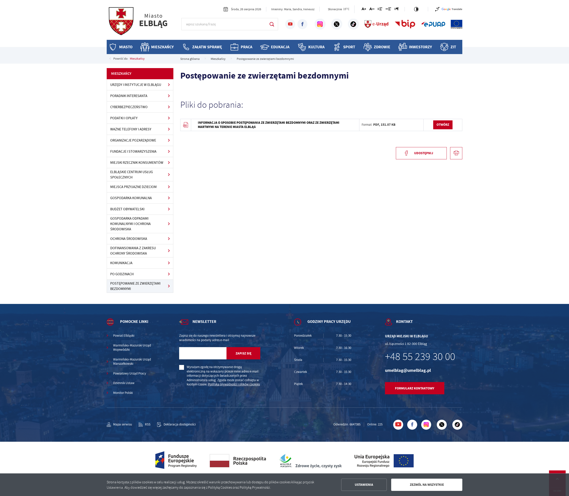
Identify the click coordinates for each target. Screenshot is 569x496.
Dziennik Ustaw (123, 383)
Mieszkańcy (162, 47)
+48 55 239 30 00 (420, 356)
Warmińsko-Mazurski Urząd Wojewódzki (132, 347)
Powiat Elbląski (123, 336)
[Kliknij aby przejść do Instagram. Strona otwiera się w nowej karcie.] (320, 24)
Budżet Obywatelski (127, 209)
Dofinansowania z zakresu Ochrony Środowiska (133, 251)
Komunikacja (121, 263)
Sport (349, 47)
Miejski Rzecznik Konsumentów (136, 162)
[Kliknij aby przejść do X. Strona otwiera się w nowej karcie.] (336, 24)
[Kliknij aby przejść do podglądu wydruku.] (456, 153)
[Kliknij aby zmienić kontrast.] (416, 9)
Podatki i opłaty (124, 118)
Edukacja (280, 47)
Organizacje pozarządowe (133, 140)
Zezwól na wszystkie (427, 484)
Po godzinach (122, 274)
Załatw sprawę (207, 47)
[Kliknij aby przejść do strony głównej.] (142, 23)
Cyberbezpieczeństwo (129, 107)
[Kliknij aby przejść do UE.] (456, 24)
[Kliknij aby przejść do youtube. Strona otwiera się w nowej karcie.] (290, 24)
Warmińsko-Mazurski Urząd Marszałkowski (132, 361)
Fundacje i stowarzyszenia (133, 151)
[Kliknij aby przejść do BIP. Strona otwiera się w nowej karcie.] (405, 24)
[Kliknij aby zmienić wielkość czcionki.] (364, 9)
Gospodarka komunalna (131, 198)
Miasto (125, 47)
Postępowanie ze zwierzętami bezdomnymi (135, 286)
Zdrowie (382, 47)
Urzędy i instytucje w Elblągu (135, 85)
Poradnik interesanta (128, 96)
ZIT (453, 47)
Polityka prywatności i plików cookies (234, 384)
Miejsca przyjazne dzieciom (133, 187)
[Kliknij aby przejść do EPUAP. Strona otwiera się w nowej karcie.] (433, 24)
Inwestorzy (420, 47)
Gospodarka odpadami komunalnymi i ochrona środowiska (130, 223)
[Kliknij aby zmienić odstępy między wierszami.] (380, 9)
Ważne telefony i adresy (130, 129)
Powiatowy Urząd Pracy (129, 373)
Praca (246, 47)
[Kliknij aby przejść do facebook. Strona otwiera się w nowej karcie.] (302, 24)
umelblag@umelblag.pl (408, 370)
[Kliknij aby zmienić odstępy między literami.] (371, 9)
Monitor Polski (123, 393)
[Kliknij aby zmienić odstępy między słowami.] (388, 9)
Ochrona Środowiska (128, 239)
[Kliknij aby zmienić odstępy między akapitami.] (396, 9)
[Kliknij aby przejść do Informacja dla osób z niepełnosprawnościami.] (437, 9)
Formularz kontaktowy (414, 388)
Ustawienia (364, 484)
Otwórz (443, 124)
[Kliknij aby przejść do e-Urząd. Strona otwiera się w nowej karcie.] (377, 24)
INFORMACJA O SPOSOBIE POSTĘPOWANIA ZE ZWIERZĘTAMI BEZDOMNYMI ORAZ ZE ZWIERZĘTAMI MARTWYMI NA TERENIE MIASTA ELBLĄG (268, 124)
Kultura (316, 47)
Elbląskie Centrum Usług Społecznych (131, 175)
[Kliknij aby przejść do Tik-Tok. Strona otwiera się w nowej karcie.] (353, 24)
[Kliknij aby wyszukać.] (272, 24)
